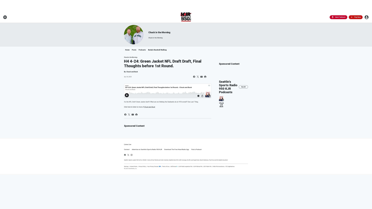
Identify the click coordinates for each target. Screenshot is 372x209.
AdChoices (173, 166)
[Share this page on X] (197, 76)
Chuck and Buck (149, 107)
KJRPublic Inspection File (185, 166)
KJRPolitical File (198, 166)
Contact (127, 149)
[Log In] (367, 17)
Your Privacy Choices (152, 166)
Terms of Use (165, 166)
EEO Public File (207, 166)
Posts (134, 50)
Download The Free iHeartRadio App (176, 149)
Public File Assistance (218, 166)
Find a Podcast (196, 149)
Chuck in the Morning (159, 32)
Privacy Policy (142, 166)
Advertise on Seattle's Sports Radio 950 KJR (147, 149)
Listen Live (127, 144)
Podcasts (142, 50)
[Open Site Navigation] (5, 17)
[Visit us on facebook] (125, 155)
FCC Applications (230, 166)
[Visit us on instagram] (131, 155)
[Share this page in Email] (201, 76)
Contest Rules (133, 166)
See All (243, 87)
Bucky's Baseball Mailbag (157, 50)
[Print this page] (205, 76)
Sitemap (126, 166)
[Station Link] (186, 17)
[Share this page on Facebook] (194, 76)
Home (127, 50)
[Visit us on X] (128, 155)
